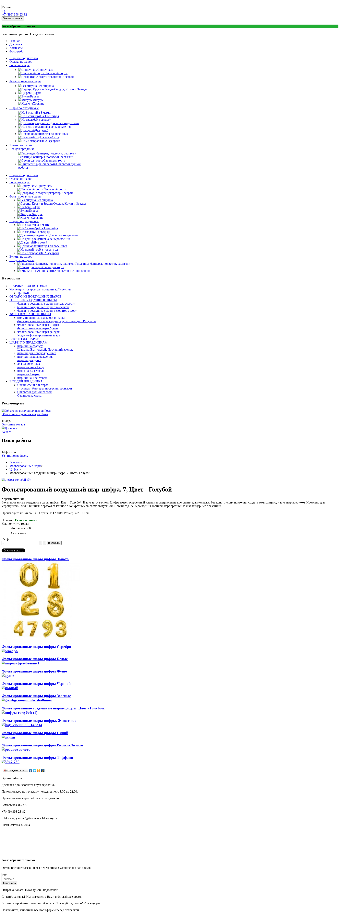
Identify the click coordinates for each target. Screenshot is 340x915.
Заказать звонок (12, 18)
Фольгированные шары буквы (37, 328)
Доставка (15, 44)
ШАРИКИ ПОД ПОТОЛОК (28, 286)
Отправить (9, 883)
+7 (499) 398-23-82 (14, 14)
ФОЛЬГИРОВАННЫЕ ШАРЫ (30, 314)
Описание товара (13, 424)
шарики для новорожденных (36, 353)
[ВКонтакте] (31, 770)
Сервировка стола (29, 395)
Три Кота (23, 293)
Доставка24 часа (9, 430)
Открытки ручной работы (34, 392)
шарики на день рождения (35, 356)
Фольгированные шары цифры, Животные (39, 720)
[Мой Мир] (43, 770)
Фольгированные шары (25, 466)
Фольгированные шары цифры (38, 324)
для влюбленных (28, 363)
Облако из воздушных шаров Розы (25, 414)
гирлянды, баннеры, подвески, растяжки (44, 388)
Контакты (16, 48)
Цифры (14, 469)
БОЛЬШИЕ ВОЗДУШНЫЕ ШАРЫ (33, 300)
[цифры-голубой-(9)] (16, 479)
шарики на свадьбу (30, 346)
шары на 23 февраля (30, 370)
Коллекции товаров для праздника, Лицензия (40, 289)
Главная (14, 40)
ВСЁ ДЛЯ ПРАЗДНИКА (26, 381)
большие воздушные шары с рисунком (43, 307)
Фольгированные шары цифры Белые (35, 659)
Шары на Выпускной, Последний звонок (45, 349)
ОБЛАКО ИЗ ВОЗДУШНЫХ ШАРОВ (35, 296)
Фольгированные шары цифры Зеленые (36, 696)
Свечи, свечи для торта (32, 385)
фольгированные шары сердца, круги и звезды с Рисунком (56, 321)
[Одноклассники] (39, 770)
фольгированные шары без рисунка (41, 317)
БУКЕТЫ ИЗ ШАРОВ (24, 339)
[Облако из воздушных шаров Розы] (26, 410)
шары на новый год (30, 367)
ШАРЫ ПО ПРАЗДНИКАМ (28, 342)
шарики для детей (29, 360)
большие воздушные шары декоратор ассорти (48, 310)
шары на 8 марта (28, 374)
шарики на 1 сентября (32, 377)
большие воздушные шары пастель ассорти (46, 303)
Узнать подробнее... (15, 455)
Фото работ (17, 51)
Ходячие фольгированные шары (39, 335)
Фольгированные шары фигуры (38, 331)
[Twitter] (35, 770)
